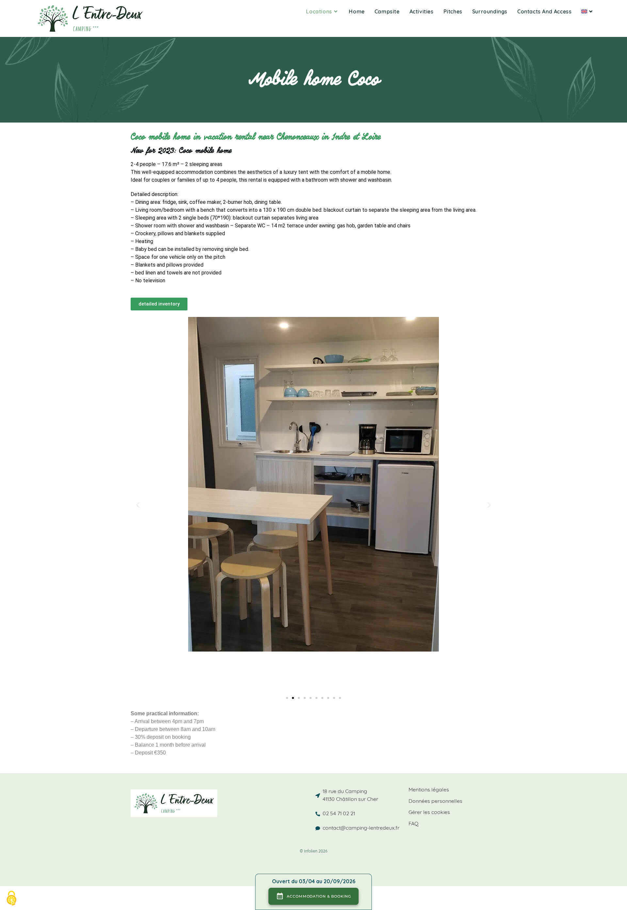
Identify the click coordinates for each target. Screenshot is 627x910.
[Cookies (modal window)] (11, 898)
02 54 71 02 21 (339, 814)
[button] (138, 505)
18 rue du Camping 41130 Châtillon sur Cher (350, 795)
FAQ (413, 824)
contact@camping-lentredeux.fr (361, 828)
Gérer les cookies (429, 812)
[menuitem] (587, 12)
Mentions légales (429, 790)
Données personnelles (435, 801)
